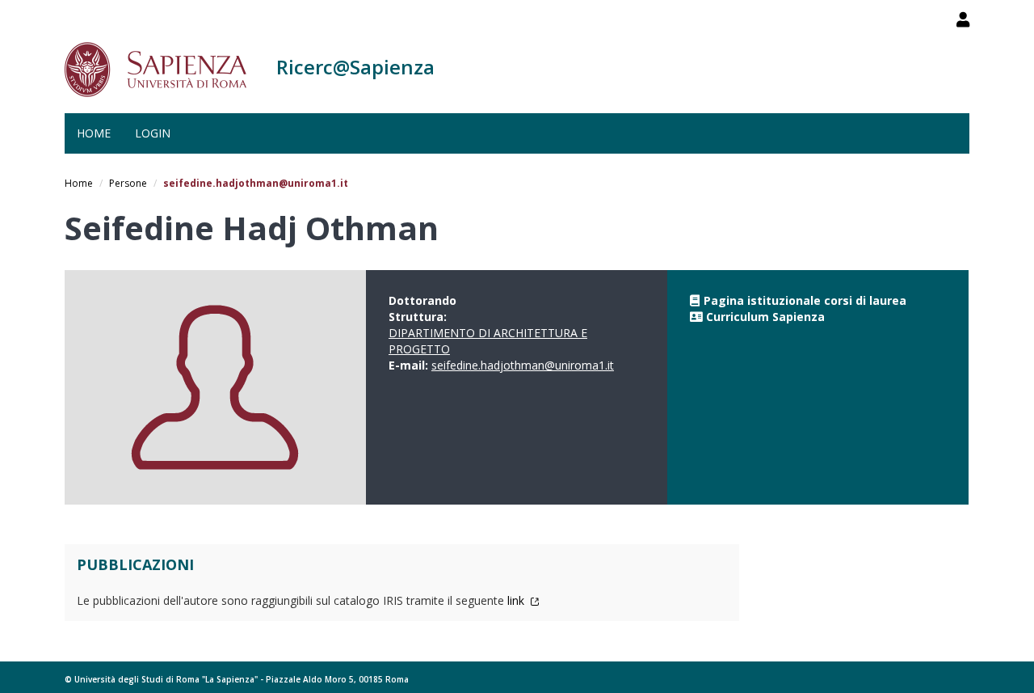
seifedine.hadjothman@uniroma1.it (522, 365)
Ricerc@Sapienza (355, 66)
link (517, 600)
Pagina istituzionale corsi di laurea (805, 300)
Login (152, 133)
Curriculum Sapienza (765, 316)
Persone (128, 183)
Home (94, 133)
